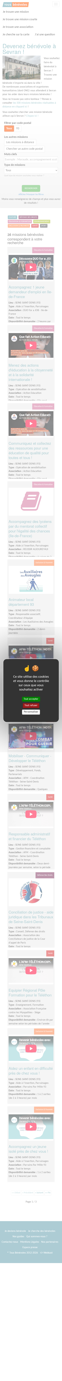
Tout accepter (31, 699)
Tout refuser (31, 705)
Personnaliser (31, 712)
